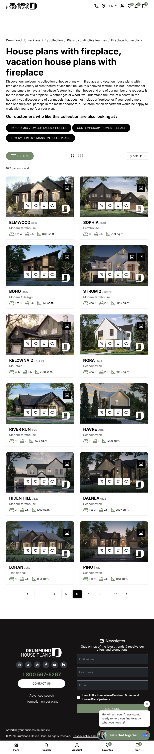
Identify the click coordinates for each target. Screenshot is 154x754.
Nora (89, 360)
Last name (86, 672)
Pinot (89, 567)
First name (86, 659)
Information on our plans (41, 701)
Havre (90, 429)
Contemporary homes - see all (101, 128)
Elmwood (19, 222)
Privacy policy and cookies (89, 736)
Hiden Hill (20, 498)
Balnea (91, 498)
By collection (54, 40)
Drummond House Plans (23, 40)
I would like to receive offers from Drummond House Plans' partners (110, 697)
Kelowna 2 (21, 360)
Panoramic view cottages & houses (39, 128)
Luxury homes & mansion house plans (40, 138)
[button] (68, 199)
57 (115, 594)
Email (83, 685)
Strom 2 (92, 291)
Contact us (41, 683)
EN (111, 6)
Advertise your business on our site (28, 730)
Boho (15, 291)
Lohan (16, 567)
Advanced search (41, 695)
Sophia (91, 222)
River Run (20, 429)
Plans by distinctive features (87, 40)
